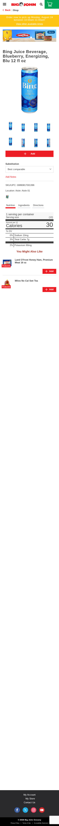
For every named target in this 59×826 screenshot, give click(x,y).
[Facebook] (17, 810)
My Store (30, 798)
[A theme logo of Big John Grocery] (23, 4)
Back (7, 10)
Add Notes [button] (10, 176)
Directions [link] (38, 205)
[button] (29, 35)
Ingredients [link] (24, 205)
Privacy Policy (15, 823)
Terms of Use (27, 823)
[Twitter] (25, 810)
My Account (29, 794)
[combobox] (29, 169)
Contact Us (29, 802)
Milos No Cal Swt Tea (26, 280)
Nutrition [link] (10, 205)
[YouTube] (33, 810)
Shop (16, 10)
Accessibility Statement (41, 823)
